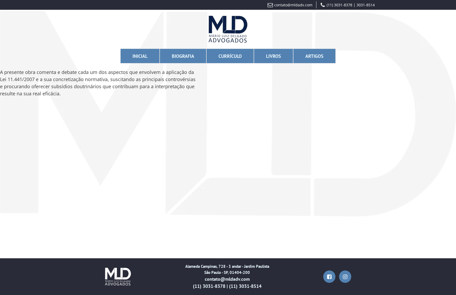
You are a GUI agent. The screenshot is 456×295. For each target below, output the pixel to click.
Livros (273, 56)
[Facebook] (329, 276)
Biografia (183, 56)
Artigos (314, 56)
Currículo (230, 56)
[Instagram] (345, 276)
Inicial (140, 56)
